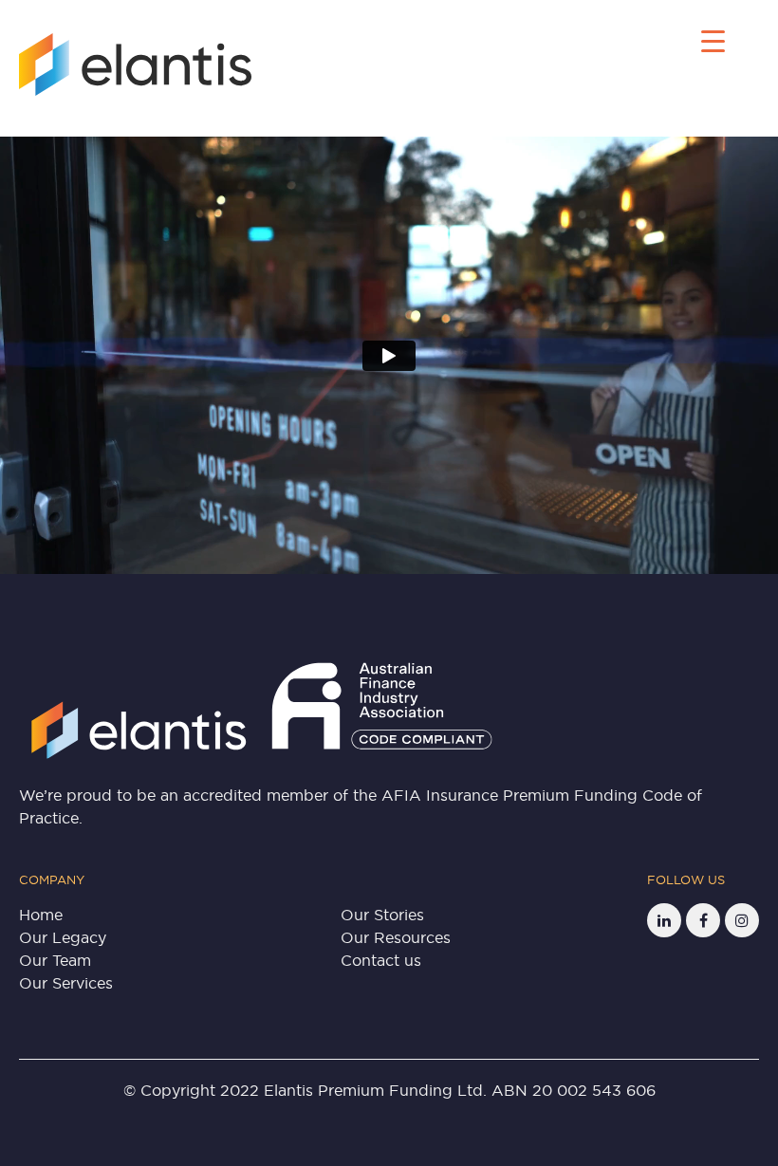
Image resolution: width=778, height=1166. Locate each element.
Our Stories (382, 914)
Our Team (55, 960)
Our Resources (396, 937)
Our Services (66, 982)
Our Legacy (62, 937)
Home (41, 914)
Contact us (381, 960)
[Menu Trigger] (713, 40)
